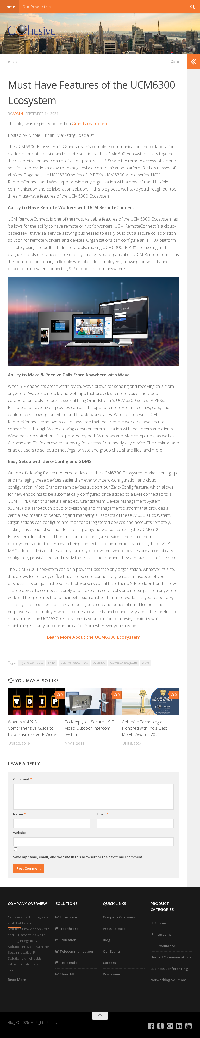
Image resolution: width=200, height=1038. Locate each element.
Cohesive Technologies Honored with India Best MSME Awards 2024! (144, 728)
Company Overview (119, 917)
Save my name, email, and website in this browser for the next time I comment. (78, 857)
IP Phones (158, 923)
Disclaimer (112, 974)
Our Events (112, 951)
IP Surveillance (163, 946)
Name (19, 814)
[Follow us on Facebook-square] (151, 1026)
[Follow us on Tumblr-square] (160, 1026)
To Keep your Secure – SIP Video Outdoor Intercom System (89, 728)
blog (13, 61)
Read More (17, 979)
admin (17, 113)
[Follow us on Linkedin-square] (179, 1026)
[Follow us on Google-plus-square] (169, 1026)
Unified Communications (171, 957)
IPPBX (51, 663)
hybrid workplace (31, 663)
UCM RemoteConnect (74, 663)
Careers (109, 962)
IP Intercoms (161, 934)
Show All (66, 974)
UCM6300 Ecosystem (123, 663)
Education (67, 940)
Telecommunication (76, 951)
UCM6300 (99, 663)
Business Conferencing (169, 968)
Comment (22, 779)
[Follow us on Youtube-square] (188, 1026)
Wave (145, 663)
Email (102, 814)
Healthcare (68, 928)
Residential (68, 962)
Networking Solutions (168, 979)
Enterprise (68, 917)
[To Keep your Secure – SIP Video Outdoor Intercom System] (93, 701)
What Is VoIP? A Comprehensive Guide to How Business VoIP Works (32, 728)
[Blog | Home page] (31, 31)
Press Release (114, 928)
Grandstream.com (89, 124)
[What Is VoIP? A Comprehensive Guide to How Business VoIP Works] (36, 701)
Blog (106, 940)
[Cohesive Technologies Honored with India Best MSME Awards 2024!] (150, 701)
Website (19, 832)
